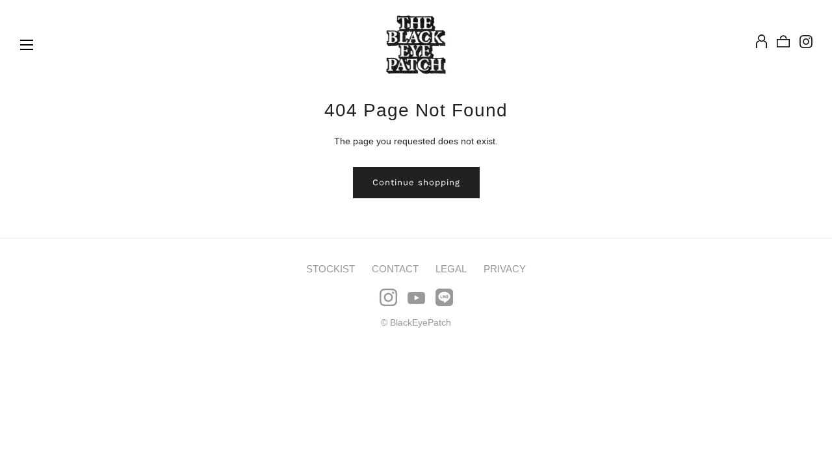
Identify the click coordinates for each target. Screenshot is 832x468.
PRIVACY (505, 268)
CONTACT (395, 268)
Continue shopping (416, 182)
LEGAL (451, 268)
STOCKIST (330, 268)
